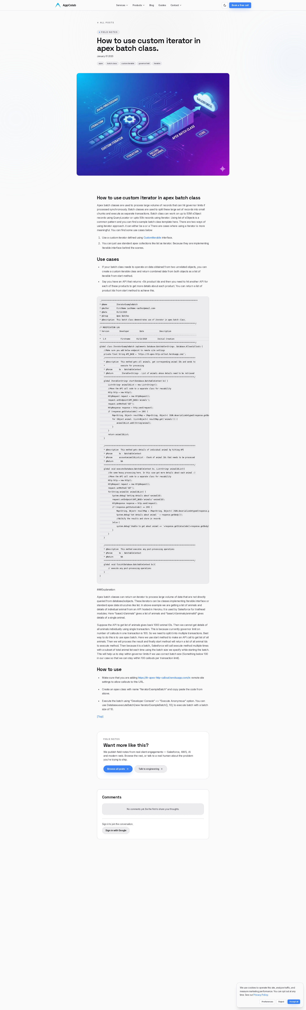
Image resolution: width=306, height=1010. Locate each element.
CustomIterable (152, 237)
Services (120, 5)
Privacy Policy (260, 994)
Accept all (293, 1001)
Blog (151, 5)
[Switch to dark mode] (225, 5)
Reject (281, 1001)
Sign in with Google (116, 830)
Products (137, 5)
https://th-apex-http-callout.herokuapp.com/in (164, 677)
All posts (107, 22)
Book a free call (240, 5)
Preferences (267, 1001)
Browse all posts (116, 768)
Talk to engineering (148, 768)
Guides (162, 5)
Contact (175, 5)
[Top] (100, 716)
